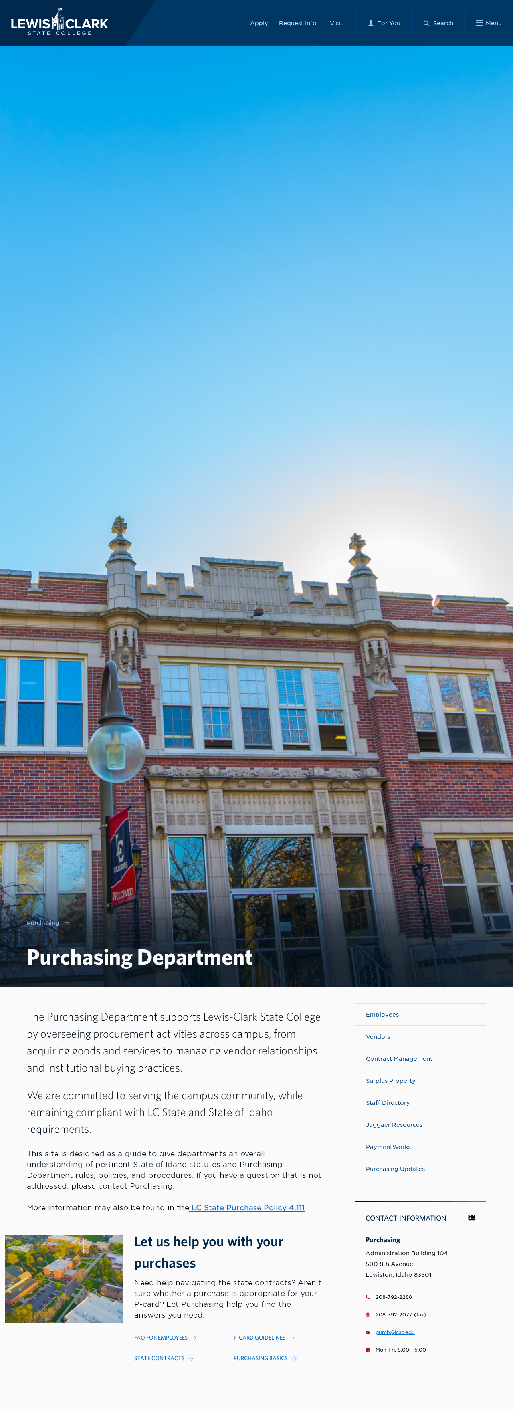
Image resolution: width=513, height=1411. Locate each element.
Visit (336, 23)
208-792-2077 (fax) (401, 1315)
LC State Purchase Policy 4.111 (247, 1207)
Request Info (298, 23)
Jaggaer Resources (394, 1124)
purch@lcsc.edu (395, 1332)
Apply (259, 23)
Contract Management (399, 1058)
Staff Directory (388, 1102)
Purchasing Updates (395, 1168)
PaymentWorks (388, 1146)
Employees (382, 1014)
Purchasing (43, 922)
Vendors (378, 1036)
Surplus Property (391, 1080)
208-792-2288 (394, 1297)
